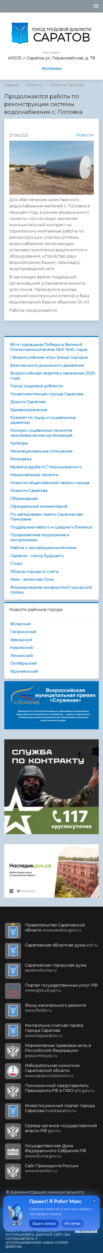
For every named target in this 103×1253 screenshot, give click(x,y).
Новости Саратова (67, 85)
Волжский (20, 623)
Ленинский (21, 655)
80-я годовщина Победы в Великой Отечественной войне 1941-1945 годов (49, 347)
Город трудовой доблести (36, 385)
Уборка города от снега (34, 571)
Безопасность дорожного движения (47, 365)
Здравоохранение (28, 409)
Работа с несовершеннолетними (43, 547)
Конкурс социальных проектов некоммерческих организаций (41, 433)
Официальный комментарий (38, 506)
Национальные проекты (34, 474)
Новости (34, 85)
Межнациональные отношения (41, 451)
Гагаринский (23, 631)
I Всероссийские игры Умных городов (49, 357)
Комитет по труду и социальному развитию (43, 420)
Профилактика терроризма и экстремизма (39, 537)
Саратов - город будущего (37, 555)
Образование (24, 498)
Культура (19, 443)
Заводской (21, 639)
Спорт (16, 563)
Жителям (52, 68)
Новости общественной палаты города (49, 482)
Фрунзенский (24, 671)
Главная (11, 85)
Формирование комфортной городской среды (51, 590)
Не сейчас (72, 1223)
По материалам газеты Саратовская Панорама (46, 517)
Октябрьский (23, 663)
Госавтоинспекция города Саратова (46, 393)
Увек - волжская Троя (32, 579)
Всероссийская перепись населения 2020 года (52, 375)
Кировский (21, 647)
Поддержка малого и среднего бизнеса (51, 527)
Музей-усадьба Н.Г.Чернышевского (46, 466)
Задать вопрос (44, 1223)
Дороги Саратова (28, 401)
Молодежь (21, 458)
